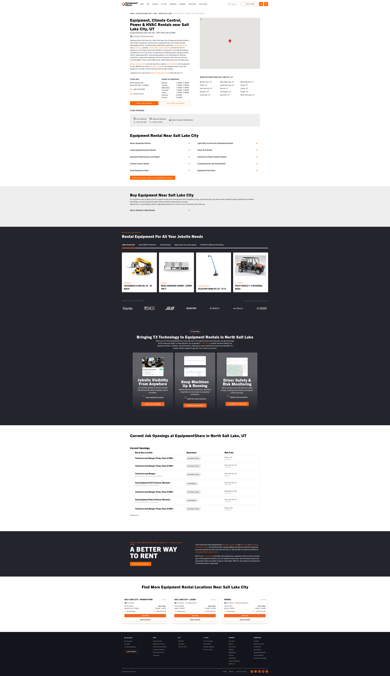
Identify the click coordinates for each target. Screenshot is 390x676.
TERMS (225, 671)
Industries (156, 655)
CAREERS (182, 4)
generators (137, 48)
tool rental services (201, 547)
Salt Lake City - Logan (185, 599)
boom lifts (234, 545)
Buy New (181, 641)
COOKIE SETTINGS (241, 671)
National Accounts (159, 644)
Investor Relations (234, 661)
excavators (226, 545)
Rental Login (128, 641)
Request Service (259, 644)
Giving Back (232, 652)
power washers (165, 48)
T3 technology (205, 343)
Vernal (227, 599)
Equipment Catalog (260, 658)
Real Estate (257, 649)
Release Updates (208, 647)
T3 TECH (164, 4)
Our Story (232, 641)
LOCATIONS (192, 4)
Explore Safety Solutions (237, 404)
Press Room (232, 658)
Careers (231, 644)
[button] (142, 4)
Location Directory (159, 649)
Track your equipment (153, 404)
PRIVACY (231, 671)
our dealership (172, 64)
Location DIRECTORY (144, 13)
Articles (231, 655)
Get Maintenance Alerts (195, 405)
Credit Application (130, 647)
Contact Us (257, 647)
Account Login (208, 649)
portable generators (180, 45)
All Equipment (157, 641)
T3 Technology (208, 641)
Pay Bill (256, 641)
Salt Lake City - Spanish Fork (138, 599)
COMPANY (173, 4)
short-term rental (156, 66)
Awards (231, 649)
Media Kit (232, 664)
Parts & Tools (182, 647)
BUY (148, 4)
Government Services (159, 647)
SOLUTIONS (203, 4)
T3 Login (127, 644)
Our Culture (232, 647)
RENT (142, 4)
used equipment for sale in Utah (206, 552)
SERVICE (155, 4)
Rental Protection (158, 652)
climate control (153, 48)
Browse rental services (138, 64)
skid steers (244, 545)
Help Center (207, 644)
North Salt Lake (165, 13)
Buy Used (181, 644)
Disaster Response (259, 652)
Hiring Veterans (259, 655)
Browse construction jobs (159, 73)
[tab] (128, 245)
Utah (155, 13)
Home (132, 13)
